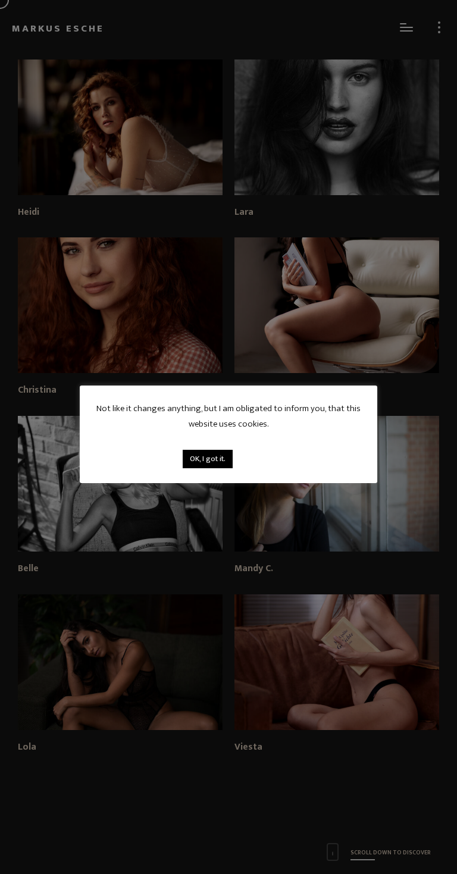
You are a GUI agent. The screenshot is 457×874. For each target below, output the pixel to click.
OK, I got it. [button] (208, 458)
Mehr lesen (256, 458)
